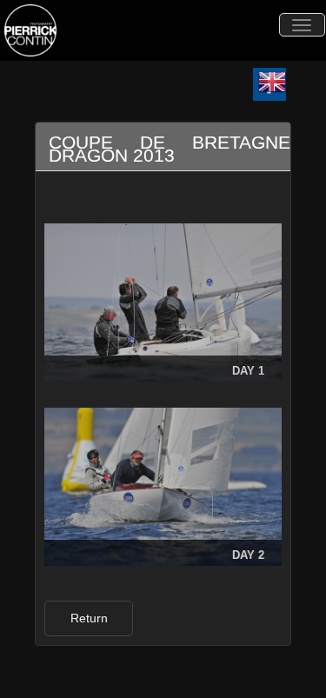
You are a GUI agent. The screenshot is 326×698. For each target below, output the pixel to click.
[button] (88, 618)
